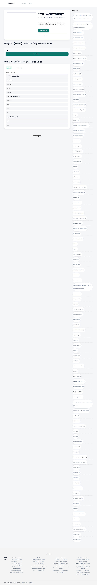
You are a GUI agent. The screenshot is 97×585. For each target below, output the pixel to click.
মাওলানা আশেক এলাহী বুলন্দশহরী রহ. (79, 109)
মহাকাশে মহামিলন (41, 570)
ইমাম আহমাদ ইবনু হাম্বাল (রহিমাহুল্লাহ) (80, 457)
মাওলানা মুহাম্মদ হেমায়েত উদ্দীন (78, 135)
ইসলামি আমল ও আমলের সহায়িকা (61, 561)
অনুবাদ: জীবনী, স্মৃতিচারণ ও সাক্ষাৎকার (16, 572)
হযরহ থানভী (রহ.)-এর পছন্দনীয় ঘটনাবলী (61, 563)
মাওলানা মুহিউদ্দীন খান (76, 207)
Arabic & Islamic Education (61, 565)
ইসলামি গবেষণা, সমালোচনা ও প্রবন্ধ (38, 568)
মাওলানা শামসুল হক (76, 140)
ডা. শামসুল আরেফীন (76, 233)
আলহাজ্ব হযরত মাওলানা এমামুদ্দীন (79, 329)
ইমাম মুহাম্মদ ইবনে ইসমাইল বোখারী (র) (79, 58)
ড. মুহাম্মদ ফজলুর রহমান (77, 146)
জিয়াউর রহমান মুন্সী (76, 120)
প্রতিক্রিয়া (30, 582)
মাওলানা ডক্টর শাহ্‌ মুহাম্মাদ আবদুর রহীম (79, 218)
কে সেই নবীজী (78, 570)
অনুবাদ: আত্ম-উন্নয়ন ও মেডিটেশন (39, 565)
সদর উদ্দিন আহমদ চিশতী (77, 73)
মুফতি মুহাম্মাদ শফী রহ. (77, 345)
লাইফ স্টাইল (65, 559)
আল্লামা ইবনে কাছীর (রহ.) (77, 151)
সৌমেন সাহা (75, 371)
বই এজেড (30, 3)
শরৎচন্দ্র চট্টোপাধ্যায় (76, 355)
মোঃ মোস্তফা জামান (76, 534)
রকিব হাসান (75, 115)
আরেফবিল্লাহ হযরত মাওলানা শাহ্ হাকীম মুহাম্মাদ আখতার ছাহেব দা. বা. (82, 403)
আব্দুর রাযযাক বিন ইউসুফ (77, 254)
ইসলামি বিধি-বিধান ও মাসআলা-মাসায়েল (83, 572)
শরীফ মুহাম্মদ (75, 508)
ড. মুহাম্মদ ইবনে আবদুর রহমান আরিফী (79, 104)
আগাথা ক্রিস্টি (75, 436)
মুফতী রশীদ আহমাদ (76, 482)
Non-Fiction (83, 565)
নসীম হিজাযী (75, 166)
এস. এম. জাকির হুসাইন (77, 156)
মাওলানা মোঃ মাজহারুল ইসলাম (78, 366)
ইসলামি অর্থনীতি (56, 570)
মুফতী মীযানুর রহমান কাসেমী (77, 441)
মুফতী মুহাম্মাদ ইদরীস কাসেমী (78, 238)
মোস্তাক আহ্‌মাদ (76, 99)
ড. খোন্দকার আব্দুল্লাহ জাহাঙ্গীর (78, 37)
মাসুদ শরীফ (75, 249)
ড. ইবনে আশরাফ (76, 519)
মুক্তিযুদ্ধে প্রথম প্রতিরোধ (60, 557)
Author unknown (77, 202)
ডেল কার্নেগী (75, 350)
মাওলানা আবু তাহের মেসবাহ (77, 397)
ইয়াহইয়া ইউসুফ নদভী (77, 376)
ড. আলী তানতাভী (76, 415)
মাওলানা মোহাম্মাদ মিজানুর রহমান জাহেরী (79, 462)
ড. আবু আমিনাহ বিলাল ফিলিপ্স (78, 498)
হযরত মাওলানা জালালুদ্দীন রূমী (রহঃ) (79, 426)
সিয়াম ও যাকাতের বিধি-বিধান (17, 559)
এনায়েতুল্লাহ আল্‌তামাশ (77, 161)
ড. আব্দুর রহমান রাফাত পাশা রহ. (78, 269)
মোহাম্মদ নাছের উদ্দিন (76, 446)
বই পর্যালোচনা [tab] (19, 68)
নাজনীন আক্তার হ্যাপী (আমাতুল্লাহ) (79, 529)
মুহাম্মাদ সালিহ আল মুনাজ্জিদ (77, 488)
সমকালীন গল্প (57, 559)
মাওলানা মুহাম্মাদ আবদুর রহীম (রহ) (79, 192)
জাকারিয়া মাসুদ (75, 340)
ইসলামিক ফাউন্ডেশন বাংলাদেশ (78, 32)
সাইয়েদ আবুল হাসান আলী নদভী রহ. (79, 48)
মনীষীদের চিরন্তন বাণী (83, 561)
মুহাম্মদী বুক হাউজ (76, 360)
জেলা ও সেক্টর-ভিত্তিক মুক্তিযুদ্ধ (16, 565)
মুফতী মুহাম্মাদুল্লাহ (76, 467)
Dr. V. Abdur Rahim (77, 391)
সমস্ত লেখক (24, 3)
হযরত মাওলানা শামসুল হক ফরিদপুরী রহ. (79, 187)
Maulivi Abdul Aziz (77, 223)
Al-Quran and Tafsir (38, 561)
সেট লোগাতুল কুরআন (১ (16, 568)
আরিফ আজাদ (75, 304)
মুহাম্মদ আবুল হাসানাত (76, 539)
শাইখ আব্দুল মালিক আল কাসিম (78, 309)
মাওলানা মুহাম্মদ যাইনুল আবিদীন (78, 89)
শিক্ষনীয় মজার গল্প (44, 566)
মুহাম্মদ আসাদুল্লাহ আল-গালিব (78, 63)
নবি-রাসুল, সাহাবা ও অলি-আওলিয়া (39, 559)
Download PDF (43, 30)
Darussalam (76, 197)
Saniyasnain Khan (77, 84)
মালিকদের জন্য (24, 582)
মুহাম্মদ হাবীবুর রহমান (76, 524)
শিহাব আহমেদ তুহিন (76, 335)
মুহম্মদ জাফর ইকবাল (76, 264)
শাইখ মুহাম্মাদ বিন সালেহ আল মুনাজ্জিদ (79, 94)
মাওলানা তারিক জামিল (76, 299)
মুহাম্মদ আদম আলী (76, 324)
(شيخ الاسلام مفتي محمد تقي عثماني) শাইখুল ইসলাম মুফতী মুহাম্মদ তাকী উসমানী (82, 25)
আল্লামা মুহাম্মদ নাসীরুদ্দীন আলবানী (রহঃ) (80, 228)
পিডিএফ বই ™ (48, 554)
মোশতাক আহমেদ (76, 275)
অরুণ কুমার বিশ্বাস (76, 493)
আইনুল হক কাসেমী (76, 421)
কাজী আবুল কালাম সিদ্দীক (77, 280)
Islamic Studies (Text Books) (82, 563)
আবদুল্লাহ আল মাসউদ (77, 293)
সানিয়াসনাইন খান (76, 171)
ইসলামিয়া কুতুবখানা (76, 68)
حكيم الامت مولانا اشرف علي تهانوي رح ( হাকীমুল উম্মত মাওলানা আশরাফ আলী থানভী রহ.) (82, 17)
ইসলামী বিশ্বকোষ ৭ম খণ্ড (83, 557)
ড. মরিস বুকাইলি (76, 452)
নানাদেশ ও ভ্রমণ (65, 570)
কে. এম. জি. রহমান (76, 182)
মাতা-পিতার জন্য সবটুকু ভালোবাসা (17, 570)
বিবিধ (21, 561)
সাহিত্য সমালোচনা (34, 566)
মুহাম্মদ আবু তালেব (76, 503)
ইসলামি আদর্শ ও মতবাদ (16, 566)
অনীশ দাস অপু (75, 431)
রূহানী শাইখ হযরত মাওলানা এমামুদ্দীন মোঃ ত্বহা (81, 410)
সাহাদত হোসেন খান (76, 472)
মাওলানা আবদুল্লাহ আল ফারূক (78, 213)
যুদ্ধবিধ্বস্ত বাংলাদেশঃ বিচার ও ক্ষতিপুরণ (83, 574)
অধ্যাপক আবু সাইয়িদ (15, 76)
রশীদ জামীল (75, 244)
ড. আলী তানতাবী (76, 259)
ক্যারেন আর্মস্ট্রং (76, 477)
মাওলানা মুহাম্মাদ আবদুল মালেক (78, 386)
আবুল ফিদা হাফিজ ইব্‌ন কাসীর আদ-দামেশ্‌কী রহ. (81, 125)
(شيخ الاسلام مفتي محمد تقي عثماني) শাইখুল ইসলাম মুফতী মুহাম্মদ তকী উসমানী (82, 287)
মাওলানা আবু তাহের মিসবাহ (77, 79)
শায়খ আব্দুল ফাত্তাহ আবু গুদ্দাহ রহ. (79, 513)
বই (33, 570)
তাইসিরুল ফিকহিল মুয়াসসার (16, 557)
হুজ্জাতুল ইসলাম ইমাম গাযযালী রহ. (79, 42)
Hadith (38, 557)
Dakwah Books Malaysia (79, 381)
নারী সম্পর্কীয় (87, 570)
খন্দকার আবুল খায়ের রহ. (77, 53)
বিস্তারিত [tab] (9, 68)
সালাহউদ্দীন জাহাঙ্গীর (76, 319)
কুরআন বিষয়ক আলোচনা (38, 563)
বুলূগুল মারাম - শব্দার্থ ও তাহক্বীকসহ (83, 559)
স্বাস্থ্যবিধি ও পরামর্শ (60, 572)
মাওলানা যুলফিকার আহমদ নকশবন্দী (78, 130)
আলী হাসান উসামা (76, 177)
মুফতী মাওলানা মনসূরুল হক (77, 314)
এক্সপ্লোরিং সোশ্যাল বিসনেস (16, 563)
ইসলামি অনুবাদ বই (14, 561)
